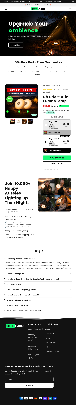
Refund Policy (51, 338)
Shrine (48, 402)
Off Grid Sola (35, 402)
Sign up (29, 385)
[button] (66, 9)
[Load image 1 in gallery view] (12, 121)
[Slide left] (7, 121)
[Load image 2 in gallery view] (18, 121)
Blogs (48, 329)
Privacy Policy (51, 347)
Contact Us (50, 334)
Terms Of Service (52, 352)
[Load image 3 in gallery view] (24, 121)
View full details (49, 170)
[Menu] (6, 9)
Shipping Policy (51, 343)
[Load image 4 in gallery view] (30, 121)
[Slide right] (36, 121)
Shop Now (15, 45)
